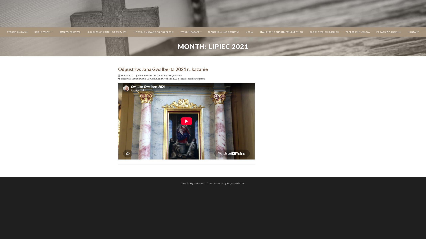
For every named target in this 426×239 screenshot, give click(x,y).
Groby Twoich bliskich (324, 32)
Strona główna (17, 32)
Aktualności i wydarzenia (169, 75)
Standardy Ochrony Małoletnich (281, 32)
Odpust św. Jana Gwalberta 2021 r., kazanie (163, 69)
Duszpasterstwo (70, 32)
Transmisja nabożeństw (223, 32)
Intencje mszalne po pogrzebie (154, 32)
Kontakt (413, 32)
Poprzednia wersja (358, 32)
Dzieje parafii (42, 32)
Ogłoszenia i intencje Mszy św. (107, 32)
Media (249, 32)
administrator (145, 75)
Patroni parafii (190, 32)
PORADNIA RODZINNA (388, 32)
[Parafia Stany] (213, 13)
